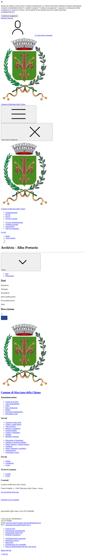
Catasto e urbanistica (12, 432)
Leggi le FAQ (10, 529)
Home (7, 236)
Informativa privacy (12, 540)
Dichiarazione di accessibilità (15, 544)
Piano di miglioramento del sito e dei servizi (20, 546)
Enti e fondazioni (11, 408)
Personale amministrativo (14, 412)
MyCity (5, 554)
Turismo (8, 434)
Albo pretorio (10, 238)
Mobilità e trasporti (12, 436)
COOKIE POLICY (8, 12)
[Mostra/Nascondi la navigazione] (18, 114)
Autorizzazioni (10, 450)
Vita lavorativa (10, 426)
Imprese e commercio (12, 428)
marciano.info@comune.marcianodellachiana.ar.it (23, 523)
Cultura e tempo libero (13, 424)
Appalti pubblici (11, 430)
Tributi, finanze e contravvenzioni (17, 444)
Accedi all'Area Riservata (10, 492)
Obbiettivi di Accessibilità (10, 500)
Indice (4, 270)
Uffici (7, 406)
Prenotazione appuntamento (15, 531)
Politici (7, 410)
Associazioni (9, 226)
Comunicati (9, 463)
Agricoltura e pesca (12, 452)
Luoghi (8, 474)
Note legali (9, 542)
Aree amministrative (12, 404)
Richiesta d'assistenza (12, 535)
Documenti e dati (11, 414)
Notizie (8, 461)
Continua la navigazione (9, 16)
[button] (11, 213)
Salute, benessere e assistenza (15, 448)
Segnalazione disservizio (14, 533)
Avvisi (7, 465)
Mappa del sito (6, 550)
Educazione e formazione (14, 440)
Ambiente (8, 446)
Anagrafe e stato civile (13, 422)
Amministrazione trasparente (15, 538)
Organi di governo (11, 402)
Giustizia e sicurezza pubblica (15, 442)
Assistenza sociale (11, 224)
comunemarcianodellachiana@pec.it (18, 525)
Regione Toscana (7, 18)
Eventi (7, 476)
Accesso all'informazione (14, 222)
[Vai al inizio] (2, 314)
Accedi (3, 232)
